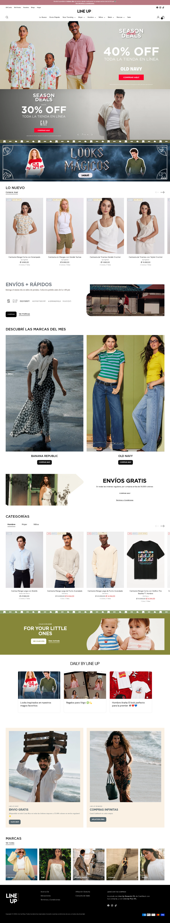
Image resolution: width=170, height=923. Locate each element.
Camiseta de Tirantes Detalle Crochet (105, 257)
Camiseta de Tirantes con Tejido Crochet (145, 257)
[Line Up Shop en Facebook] (157, 7)
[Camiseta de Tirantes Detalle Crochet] (105, 226)
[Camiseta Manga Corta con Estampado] (24, 226)
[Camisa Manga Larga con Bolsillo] (24, 560)
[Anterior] (38, 2)
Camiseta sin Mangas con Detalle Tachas (64, 257)
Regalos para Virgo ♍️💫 (79, 702)
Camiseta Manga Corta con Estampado (24, 257)
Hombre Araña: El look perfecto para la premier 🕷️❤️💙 (128, 704)
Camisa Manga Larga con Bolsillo (24, 591)
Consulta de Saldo (83, 896)
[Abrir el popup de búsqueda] (7, 17)
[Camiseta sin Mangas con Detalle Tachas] (65, 226)
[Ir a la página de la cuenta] (158, 17)
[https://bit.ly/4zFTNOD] (85, 55)
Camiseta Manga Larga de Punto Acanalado (64, 591)
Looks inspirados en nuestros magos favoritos (35, 704)
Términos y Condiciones (124, 500)
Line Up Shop (21, 914)
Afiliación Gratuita (83, 892)
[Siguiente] (131, 2)
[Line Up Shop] (85, 11)
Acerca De (45, 892)
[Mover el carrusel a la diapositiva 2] (85, 134)
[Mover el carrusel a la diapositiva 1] (82, 134)
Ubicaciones (46, 896)
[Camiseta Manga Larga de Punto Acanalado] (65, 560)
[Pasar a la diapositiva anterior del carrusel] (78, 134)
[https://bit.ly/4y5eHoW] (85, 114)
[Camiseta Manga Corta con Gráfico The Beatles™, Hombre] (145, 560)
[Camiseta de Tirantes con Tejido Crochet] (145, 226)
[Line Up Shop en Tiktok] (163, 7)
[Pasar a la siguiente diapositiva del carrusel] (91, 134)
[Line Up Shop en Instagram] (160, 7)
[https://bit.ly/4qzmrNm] (85, 162)
